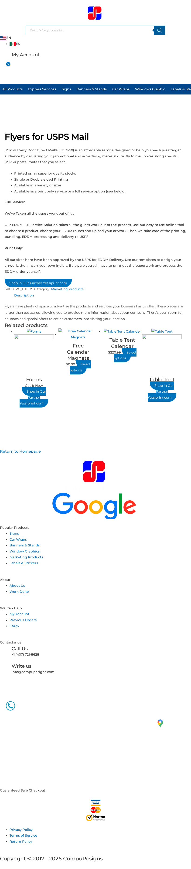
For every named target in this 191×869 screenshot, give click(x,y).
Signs (66, 89)
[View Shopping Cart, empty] (4, 67)
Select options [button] (80, 367)
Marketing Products (67, 289)
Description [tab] (24, 295)
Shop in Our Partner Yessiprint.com (38, 283)
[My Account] (6, 57)
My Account (26, 54)
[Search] (159, 30)
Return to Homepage (20, 451)
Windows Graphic (150, 89)
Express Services (42, 89)
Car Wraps (121, 89)
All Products (12, 89)
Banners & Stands (92, 89)
